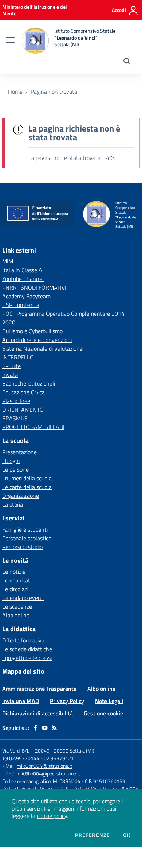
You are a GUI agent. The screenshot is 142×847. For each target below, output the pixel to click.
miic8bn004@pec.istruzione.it (48, 773)
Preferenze (92, 835)
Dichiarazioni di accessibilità (37, 713)
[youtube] (45, 728)
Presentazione (19, 452)
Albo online (15, 615)
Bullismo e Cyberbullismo (32, 331)
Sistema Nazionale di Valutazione (42, 348)
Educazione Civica (23, 392)
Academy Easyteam (26, 296)
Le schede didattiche (27, 649)
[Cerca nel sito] (127, 62)
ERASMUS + (17, 418)
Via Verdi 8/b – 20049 (26, 750)
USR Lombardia (20, 305)
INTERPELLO (18, 357)
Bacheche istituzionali (28, 383)
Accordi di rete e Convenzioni (37, 339)
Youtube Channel (23, 278)
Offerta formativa (23, 640)
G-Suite (11, 366)
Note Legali (109, 701)
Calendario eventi (23, 597)
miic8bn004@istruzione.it (44, 766)
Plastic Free (16, 400)
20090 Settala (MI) (74, 750)
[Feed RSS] (54, 728)
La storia (12, 504)
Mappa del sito (23, 671)
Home (15, 91)
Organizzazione (20, 495)
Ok (126, 835)
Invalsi (10, 374)
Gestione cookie (103, 713)
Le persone (15, 469)
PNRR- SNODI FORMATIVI (34, 287)
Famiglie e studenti (25, 529)
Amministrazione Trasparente (39, 688)
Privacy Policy (67, 701)
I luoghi (11, 460)
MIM (7, 261)
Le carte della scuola (27, 487)
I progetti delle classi (27, 657)
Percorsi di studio (22, 547)
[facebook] (35, 728)
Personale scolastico (26, 538)
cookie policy (52, 815)
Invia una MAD (20, 701)
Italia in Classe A (22, 270)
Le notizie (13, 571)
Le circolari (15, 589)
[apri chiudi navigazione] (10, 40)
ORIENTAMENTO (23, 409)
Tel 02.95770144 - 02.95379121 (38, 758)
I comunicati (16, 580)
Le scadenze (17, 606)
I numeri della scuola (27, 478)
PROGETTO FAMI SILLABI (33, 427)
